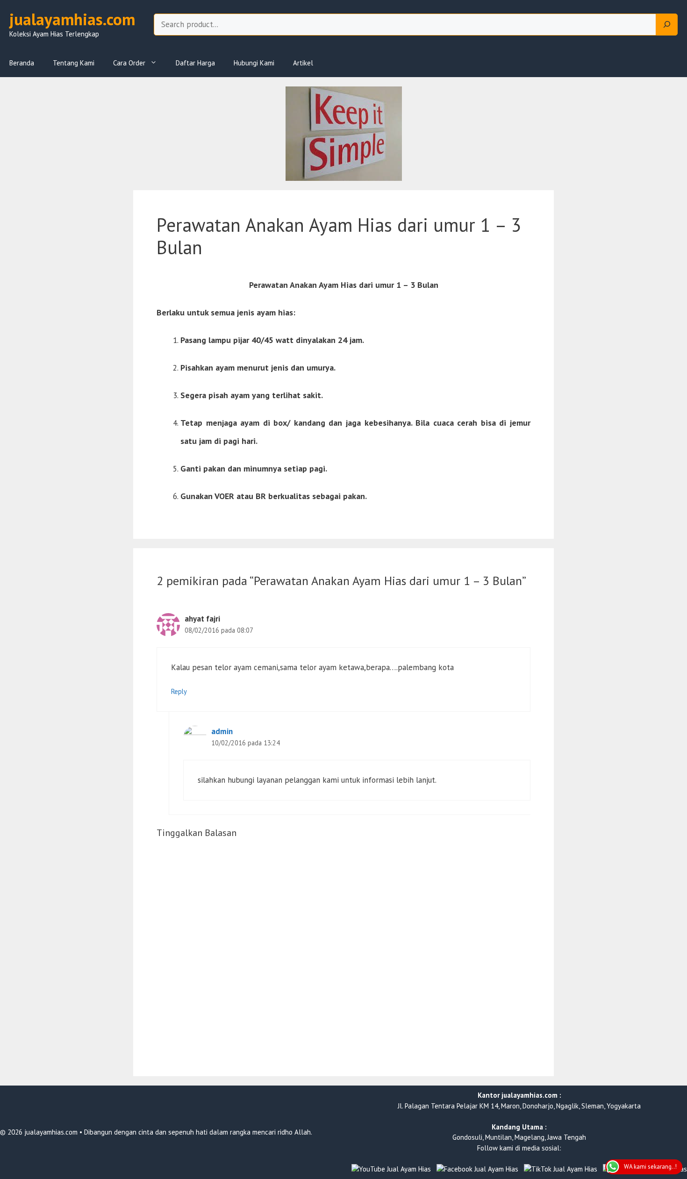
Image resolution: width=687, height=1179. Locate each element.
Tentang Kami (73, 62)
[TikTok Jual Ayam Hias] (560, 1169)
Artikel (303, 62)
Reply (179, 691)
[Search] (667, 25)
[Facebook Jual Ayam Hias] (477, 1169)
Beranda (21, 62)
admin (222, 731)
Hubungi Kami (254, 62)
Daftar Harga (195, 62)
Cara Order (129, 62)
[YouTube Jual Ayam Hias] (391, 1169)
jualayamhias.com (72, 19)
